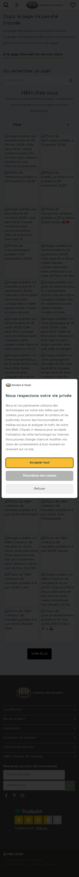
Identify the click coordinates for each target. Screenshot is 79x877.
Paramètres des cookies (39, 475)
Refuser (39, 488)
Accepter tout (39, 462)
